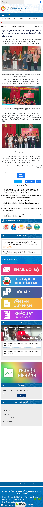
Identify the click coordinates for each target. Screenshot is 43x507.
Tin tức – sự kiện (18, 18)
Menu (8, 15)
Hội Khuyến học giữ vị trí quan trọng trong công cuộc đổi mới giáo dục (21, 343)
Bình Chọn (21, 176)
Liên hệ (32, 484)
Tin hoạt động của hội (33, 18)
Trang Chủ (8, 18)
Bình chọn (21, 396)
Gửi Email (30, 181)
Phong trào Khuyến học (17, 26)
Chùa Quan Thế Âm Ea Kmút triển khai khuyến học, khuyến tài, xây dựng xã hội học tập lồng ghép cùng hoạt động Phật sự (22, 203)
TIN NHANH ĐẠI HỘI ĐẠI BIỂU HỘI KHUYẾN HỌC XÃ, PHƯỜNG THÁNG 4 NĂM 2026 (19, 251)
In (39, 181)
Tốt (6, 393)
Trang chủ (4, 26)
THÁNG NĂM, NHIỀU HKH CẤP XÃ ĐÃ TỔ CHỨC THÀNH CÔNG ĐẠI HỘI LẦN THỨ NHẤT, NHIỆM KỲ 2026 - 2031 (20, 241)
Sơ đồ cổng (23, 484)
